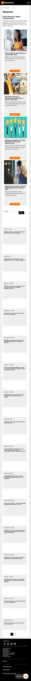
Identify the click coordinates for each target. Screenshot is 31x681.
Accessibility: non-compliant (9, 652)
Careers (5, 661)
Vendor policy (5, 655)
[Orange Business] (7, 2)
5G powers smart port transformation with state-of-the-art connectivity (14, 98)
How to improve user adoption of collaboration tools (15, 53)
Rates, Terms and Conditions (9, 654)
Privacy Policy (6, 651)
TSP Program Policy (7, 656)
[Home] (3, 7)
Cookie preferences (7, 648)
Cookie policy (5, 649)
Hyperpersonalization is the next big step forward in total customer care (15, 141)
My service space (7, 666)
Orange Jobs (6, 669)
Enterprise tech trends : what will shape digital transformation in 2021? (15, 187)
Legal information (6, 650)
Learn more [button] (15, 71)
